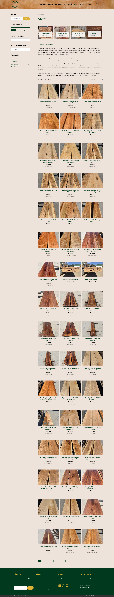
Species (38, 578)
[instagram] (63, 585)
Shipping (47, 589)
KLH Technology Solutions (97, 595)
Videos (37, 584)
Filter (13, 29)
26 (57, 561)
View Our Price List (45, 45)
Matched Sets (14, 66)
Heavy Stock (39, 580)
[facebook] (60, 585)
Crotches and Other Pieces (17, 59)
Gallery (38, 582)
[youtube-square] (67, 585)
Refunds (42, 589)
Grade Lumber (14, 61)
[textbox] (19, 40)
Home (39, 14)
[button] (96, 4)
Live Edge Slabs (14, 64)
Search (26, 18)
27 (61, 561)
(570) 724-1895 (87, 587)
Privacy (38, 589)
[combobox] (20, 39)
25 (54, 561)
